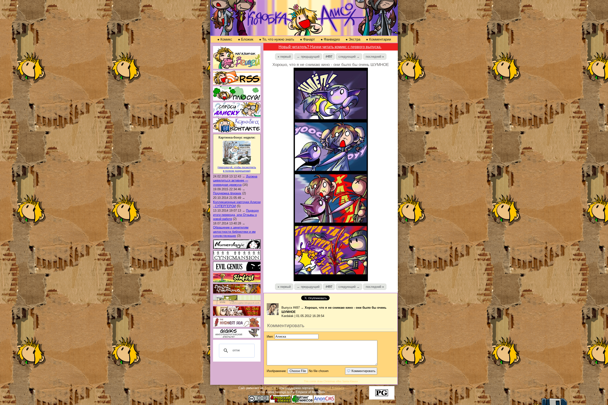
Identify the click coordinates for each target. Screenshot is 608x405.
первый (284, 56)
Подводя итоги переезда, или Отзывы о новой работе (236, 215)
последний (375, 56)
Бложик (245, 39)
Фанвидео (330, 39)
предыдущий (308, 56)
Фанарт (307, 39)
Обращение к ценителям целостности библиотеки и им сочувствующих (234, 231)
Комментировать (363, 371)
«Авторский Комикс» (329, 388)
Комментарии (378, 39)
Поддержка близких (227, 193)
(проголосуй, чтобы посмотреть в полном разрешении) (237, 169)
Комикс (224, 39)
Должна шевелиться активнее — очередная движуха (235, 180)
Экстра (353, 39)
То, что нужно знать (276, 39)
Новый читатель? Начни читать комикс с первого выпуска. (330, 47)
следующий (349, 56)
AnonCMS (271, 388)
